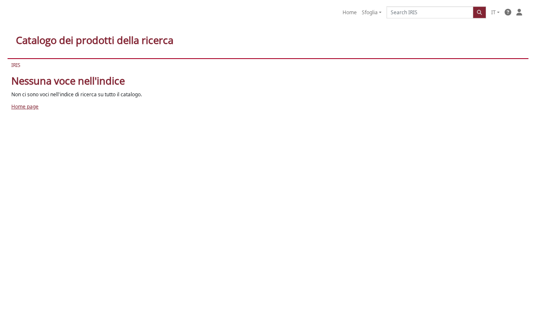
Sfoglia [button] (370, 12)
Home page (25, 106)
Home (350, 12)
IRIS (16, 65)
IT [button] (493, 12)
